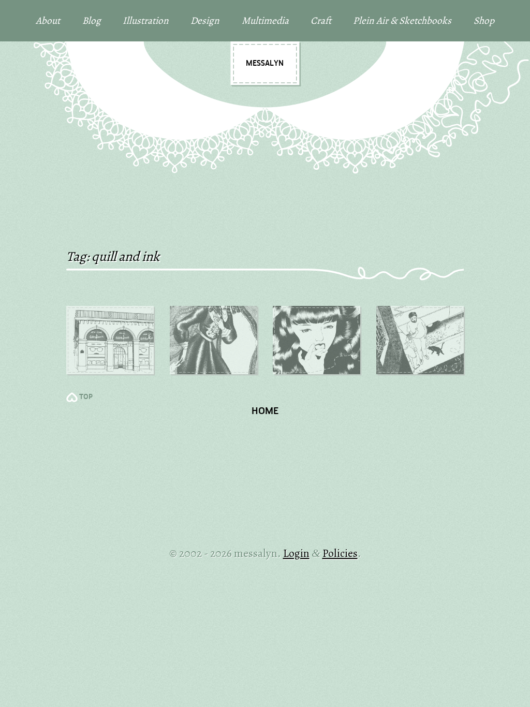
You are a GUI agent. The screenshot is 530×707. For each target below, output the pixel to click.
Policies (340, 553)
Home (265, 412)
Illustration (146, 20)
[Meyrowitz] (110, 340)
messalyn (265, 64)
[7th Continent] (316, 340)
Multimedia (265, 20)
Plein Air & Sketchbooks (402, 20)
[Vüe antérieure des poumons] (213, 340)
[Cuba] (420, 340)
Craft (321, 20)
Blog (91, 20)
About (48, 20)
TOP (86, 397)
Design (204, 20)
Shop (484, 20)
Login (296, 553)
